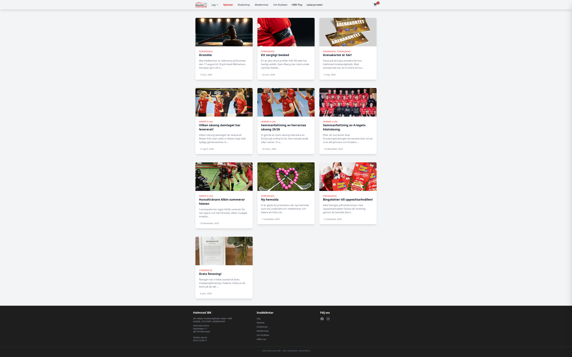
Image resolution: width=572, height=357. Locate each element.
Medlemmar (262, 4)
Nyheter (228, 4)
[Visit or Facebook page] (322, 319)
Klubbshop (244, 4)
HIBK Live (261, 339)
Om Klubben (280, 4)
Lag (214, 4)
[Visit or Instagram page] (328, 319)
